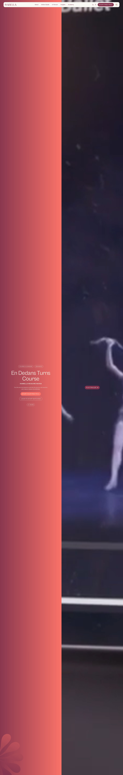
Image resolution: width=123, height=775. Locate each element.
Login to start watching (31, 399)
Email (36, 408)
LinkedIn (32, 408)
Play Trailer (91, 387)
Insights (63, 4)
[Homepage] (10, 5)
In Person (55, 4)
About (36, 4)
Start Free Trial (105, 4)
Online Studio (45, 4)
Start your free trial (31, 394)
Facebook (26, 408)
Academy (71, 4)
